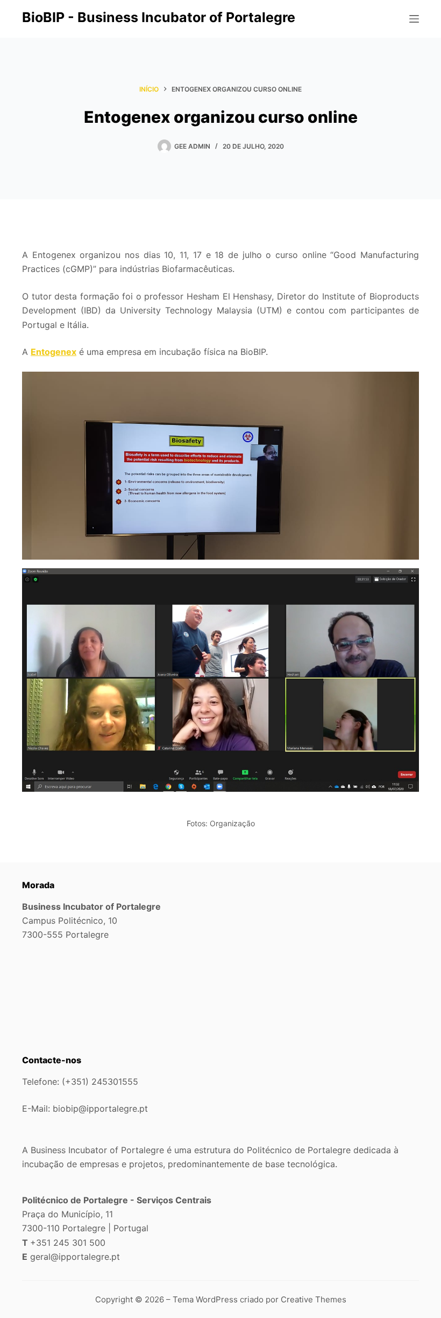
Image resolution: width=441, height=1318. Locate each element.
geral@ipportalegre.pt (75, 1256)
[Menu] (414, 19)
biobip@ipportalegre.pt (100, 1108)
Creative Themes (313, 1299)
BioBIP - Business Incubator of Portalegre (158, 17)
